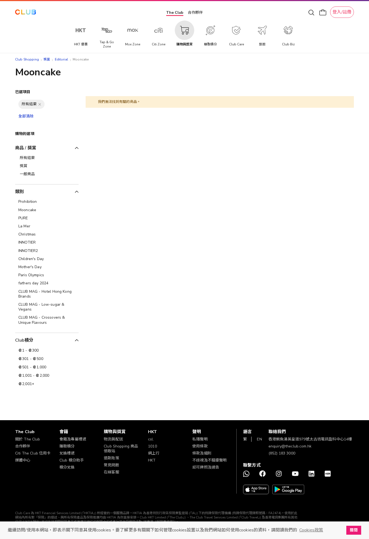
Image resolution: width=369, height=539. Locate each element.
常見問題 (111, 465)
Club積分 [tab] (24, 340)
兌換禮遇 (67, 453)
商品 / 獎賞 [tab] (25, 148)
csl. (151, 439)
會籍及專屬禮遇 (72, 439)
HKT (152, 460)
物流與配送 (113, 439)
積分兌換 (67, 467)
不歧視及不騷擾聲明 (209, 460)
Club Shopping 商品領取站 (121, 449)
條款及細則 (202, 453)
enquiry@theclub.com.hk (290, 446)
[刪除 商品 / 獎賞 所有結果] (39, 104)
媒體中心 (23, 460)
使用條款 (200, 446)
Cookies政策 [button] (311, 530)
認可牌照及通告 (205, 467)
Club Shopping (27, 59)
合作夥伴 (195, 12)
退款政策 (111, 458)
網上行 (153, 453)
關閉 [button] (353, 530)
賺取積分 (67, 446)
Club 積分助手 (71, 460)
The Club (174, 12)
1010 (152, 446)
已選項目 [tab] (23, 92)
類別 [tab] (19, 192)
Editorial (61, 59)
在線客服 (111, 472)
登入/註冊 (342, 12)
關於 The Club (27, 439)
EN (259, 439)
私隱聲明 (200, 439)
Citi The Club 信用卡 (33, 453)
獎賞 (46, 59)
